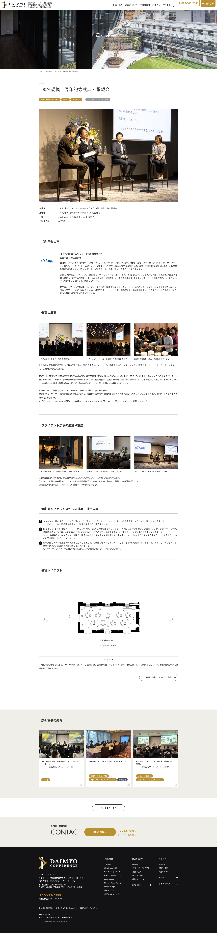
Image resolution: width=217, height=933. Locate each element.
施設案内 (134, 864)
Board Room (109, 879)
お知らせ (156, 5)
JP (174, 4)
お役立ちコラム (164, 872)
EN (174, 6)
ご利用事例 (145, 5)
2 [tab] (107, 659)
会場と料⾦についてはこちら (159, 677)
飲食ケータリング (110, 890)
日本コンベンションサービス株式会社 (55, 917)
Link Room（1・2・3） (112, 872)
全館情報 (107, 864)
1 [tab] (104, 659)
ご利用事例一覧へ (108, 807)
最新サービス (163, 868)
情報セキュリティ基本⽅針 (65, 908)
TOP (40, 71)
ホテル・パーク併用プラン (141, 868)
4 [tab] (112, 659)
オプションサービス (111, 894)
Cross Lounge (109, 886)
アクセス (167, 5)
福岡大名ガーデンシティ (88, 908)
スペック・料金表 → (127, 835)
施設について (131, 5)
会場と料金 (118, 5)
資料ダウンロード (138, 879)
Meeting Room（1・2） (113, 883)
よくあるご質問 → (128, 831)
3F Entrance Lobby (111, 868)
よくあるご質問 (137, 875)
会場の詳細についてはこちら (83, 217)
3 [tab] (109, 659)
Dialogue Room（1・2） (113, 875)
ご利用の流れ (136, 872)
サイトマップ (164, 883)
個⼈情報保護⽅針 (45, 908)
